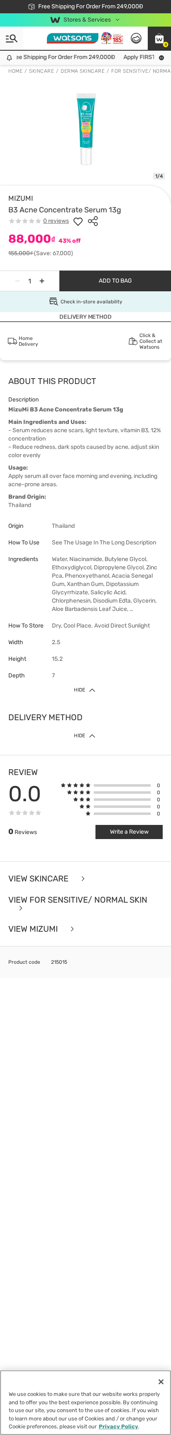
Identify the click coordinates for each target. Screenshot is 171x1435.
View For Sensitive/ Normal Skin (77, 900)
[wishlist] (78, 221)
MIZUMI (20, 198)
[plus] (42, 281)
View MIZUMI (34, 929)
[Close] (161, 1382)
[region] (85, 1402)
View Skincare (39, 878)
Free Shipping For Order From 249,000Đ (59, 57)
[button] (159, 38)
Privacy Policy (118, 1426)
